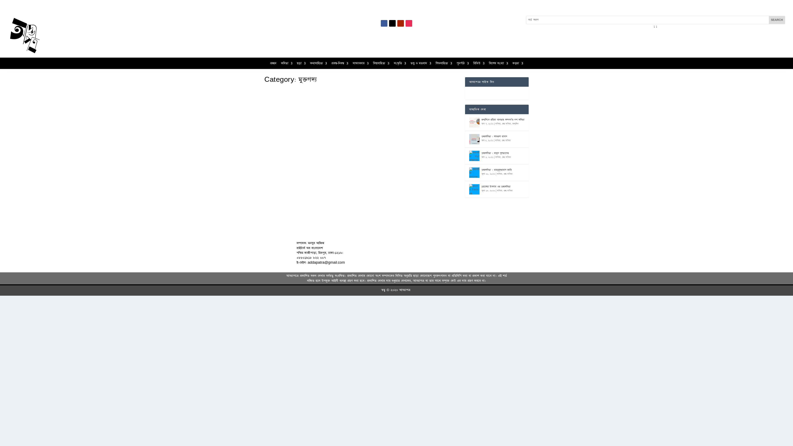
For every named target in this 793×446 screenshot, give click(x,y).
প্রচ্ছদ (273, 63)
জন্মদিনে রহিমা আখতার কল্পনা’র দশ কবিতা (503, 119)
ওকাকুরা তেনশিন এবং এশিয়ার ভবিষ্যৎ (295, 177)
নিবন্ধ (290, 183)
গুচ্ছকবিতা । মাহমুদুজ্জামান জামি (497, 170)
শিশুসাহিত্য (442, 63)
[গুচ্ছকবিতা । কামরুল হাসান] (474, 139)
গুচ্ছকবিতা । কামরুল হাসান (494, 136)
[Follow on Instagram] (409, 23)
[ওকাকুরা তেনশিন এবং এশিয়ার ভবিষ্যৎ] (335, 128)
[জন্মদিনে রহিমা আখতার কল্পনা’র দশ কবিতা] (474, 122)
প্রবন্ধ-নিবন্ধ (337, 63)
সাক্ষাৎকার (358, 63)
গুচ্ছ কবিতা (506, 123)
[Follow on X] (392, 23)
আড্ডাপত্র (275, 183)
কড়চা (516, 63)
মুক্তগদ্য (296, 183)
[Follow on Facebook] (384, 23)
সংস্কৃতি (398, 63)
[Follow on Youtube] (400, 23)
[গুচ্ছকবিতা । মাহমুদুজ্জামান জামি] (474, 172)
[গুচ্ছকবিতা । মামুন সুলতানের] (474, 156)
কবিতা (284, 63)
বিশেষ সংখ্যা (496, 63)
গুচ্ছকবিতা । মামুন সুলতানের (495, 153)
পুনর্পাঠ (461, 63)
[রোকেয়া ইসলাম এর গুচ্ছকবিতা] (474, 189)
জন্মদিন (515, 123)
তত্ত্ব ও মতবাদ (419, 63)
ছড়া (299, 63)
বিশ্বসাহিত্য (379, 63)
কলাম (284, 183)
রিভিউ (476, 63)
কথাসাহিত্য (316, 63)
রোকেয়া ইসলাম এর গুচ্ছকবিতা (496, 186)
